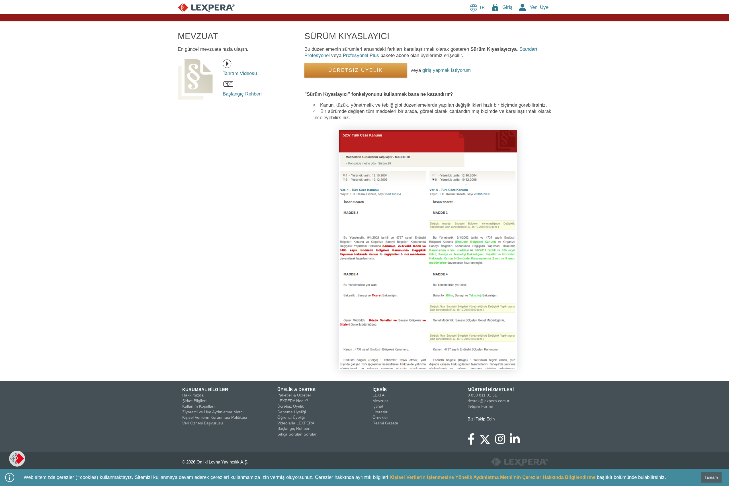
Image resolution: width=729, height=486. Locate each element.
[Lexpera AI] (17, 459)
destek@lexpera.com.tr (488, 400)
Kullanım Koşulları (198, 406)
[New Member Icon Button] (522, 7)
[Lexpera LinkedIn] (517, 442)
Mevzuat (380, 400)
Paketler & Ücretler (294, 395)
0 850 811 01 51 (482, 395)
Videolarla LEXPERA (295, 423)
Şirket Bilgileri (194, 400)
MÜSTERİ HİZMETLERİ (491, 389)
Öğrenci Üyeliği (291, 417)
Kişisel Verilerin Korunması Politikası (214, 417)
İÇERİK (379, 389)
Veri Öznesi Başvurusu (202, 423)
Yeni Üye (539, 7)
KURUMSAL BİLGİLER (205, 389)
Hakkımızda (193, 395)
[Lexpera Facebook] (473, 442)
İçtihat (377, 406)
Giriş (507, 7)
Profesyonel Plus (361, 55)
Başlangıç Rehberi (293, 428)
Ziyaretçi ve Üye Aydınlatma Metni (212, 412)
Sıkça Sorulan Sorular (297, 434)
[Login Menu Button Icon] (495, 7)
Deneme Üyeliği (291, 412)
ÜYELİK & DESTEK (296, 389)
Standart (528, 49)
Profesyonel (317, 55)
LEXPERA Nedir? (292, 400)
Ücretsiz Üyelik (290, 406)
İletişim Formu (480, 406)
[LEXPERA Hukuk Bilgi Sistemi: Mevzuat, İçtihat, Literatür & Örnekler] (206, 7)
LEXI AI (379, 395)
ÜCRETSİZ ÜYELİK (355, 70)
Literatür (380, 412)
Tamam (711, 477)
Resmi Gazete (385, 423)
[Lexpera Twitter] (487, 438)
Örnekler (380, 417)
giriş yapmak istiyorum (446, 70)
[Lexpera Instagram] (502, 442)
